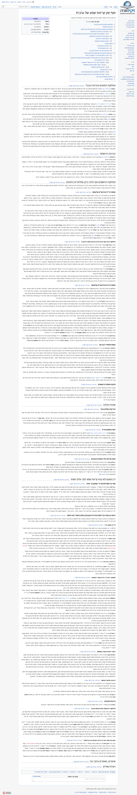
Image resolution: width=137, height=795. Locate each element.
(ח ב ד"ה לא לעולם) (64, 598)
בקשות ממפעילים (129, 48)
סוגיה (110, 7)
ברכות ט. (65, 772)
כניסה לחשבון (5, 2)
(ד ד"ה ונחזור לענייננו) (97, 378)
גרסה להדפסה (130, 96)
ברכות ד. (87, 772)
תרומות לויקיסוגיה (129, 58)
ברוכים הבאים (130, 23)
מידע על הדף (130, 85)
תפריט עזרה (131, 64)
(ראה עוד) (102, 474)
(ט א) (108, 119)
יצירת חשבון (13, 2)
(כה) (98, 225)
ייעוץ (133, 66)
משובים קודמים (36, 776)
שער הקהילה (130, 46)
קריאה (60, 7)
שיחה (23, 2)
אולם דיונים (131, 52)
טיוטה (115, 7)
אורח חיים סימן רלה (40, 772)
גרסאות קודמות (35, 7)
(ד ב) (51, 96)
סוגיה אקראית (130, 27)
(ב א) (109, 528)
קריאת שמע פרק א (55, 772)
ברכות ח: (72, 772)
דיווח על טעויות (130, 69)
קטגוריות (112, 772)
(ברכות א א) (106, 89)
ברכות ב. (94, 772)
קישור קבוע (131, 83)
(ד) (104, 269)
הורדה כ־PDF (130, 94)
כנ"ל (75, 447)
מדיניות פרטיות (112, 792)
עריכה (81, 85)
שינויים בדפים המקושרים (127, 79)
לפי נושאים (131, 33)
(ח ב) (90, 129)
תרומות (19, 2)
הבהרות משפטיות (92, 792)
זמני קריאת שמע (103, 772)
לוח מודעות (131, 56)
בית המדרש (131, 50)
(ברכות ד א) (106, 94)
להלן (113, 132)
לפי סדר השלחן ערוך (128, 39)
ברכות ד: (79, 772)
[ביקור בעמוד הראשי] (127, 8)
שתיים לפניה (31, 743)
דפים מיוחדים (130, 81)
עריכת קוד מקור (74, 85)
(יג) (103, 276)
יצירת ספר (131, 92)
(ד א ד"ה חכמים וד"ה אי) (103, 104)
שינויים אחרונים (130, 25)
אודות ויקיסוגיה (103, 792)
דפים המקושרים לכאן (128, 77)
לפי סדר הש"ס (130, 35)
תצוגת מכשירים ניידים (81, 792)
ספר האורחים (130, 54)
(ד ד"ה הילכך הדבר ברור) (98, 433)
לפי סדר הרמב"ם (129, 37)
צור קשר (132, 71)
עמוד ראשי (131, 21)
